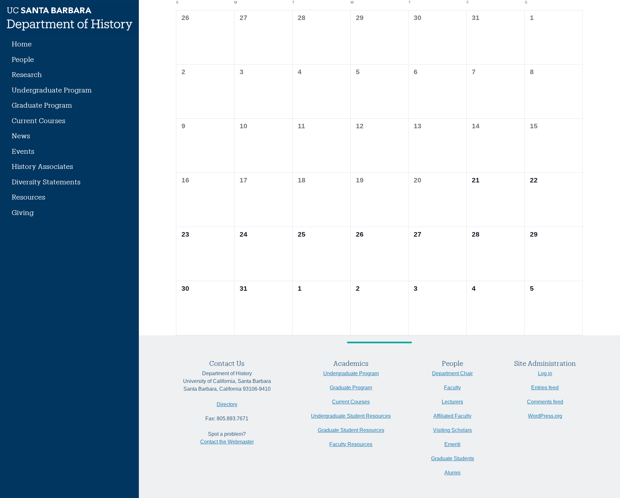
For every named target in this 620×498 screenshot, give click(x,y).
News (21, 136)
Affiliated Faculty (452, 416)
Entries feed (545, 387)
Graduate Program (42, 105)
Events (23, 151)
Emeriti (452, 444)
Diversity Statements (46, 182)
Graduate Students (452, 458)
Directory (227, 404)
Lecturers (452, 402)
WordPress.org (545, 416)
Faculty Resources (350, 444)
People (23, 59)
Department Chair (452, 373)
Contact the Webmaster (227, 441)
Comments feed (545, 402)
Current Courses (38, 120)
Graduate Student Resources (351, 430)
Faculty (452, 387)
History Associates (42, 166)
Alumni (452, 472)
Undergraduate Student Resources (351, 416)
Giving (23, 212)
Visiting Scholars (452, 430)
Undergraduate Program (52, 90)
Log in (545, 373)
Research (27, 74)
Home (22, 44)
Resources (28, 197)
